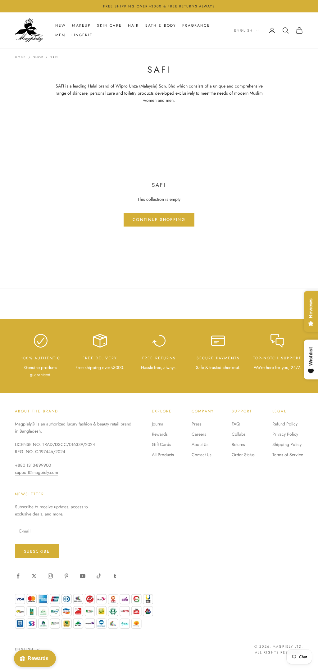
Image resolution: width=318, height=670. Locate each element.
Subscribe (37, 551)
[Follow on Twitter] (34, 576)
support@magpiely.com (36, 472)
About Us (200, 444)
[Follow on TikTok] (99, 576)
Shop (38, 57)
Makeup (81, 25)
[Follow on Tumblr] (115, 576)
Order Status (243, 455)
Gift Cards (161, 444)
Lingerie (81, 35)
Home (20, 57)
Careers (199, 434)
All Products (163, 455)
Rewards (160, 434)
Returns (238, 444)
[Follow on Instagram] (50, 576)
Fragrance (196, 25)
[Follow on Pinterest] (66, 576)
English (243, 30)
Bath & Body (160, 25)
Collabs (239, 434)
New (60, 25)
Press (197, 424)
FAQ (236, 424)
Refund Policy (285, 424)
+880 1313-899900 (33, 465)
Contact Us (201, 455)
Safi (54, 57)
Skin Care (109, 25)
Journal (158, 424)
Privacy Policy (285, 434)
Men (60, 35)
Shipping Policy (287, 444)
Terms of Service (287, 455)
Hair (133, 25)
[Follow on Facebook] (18, 576)
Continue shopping (159, 220)
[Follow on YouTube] (83, 576)
